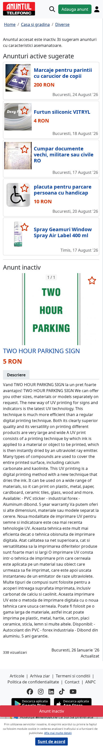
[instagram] (41, 691)
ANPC (90, 682)
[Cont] (97, 9)
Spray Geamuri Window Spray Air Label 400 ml (63, 232)
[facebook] (30, 691)
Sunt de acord (51, 741)
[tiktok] (61, 691)
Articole (17, 676)
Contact (72, 682)
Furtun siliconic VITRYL (62, 111)
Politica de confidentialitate (33, 682)
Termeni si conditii (73, 676)
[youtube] (73, 691)
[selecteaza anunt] (24, 71)
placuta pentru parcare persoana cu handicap (63, 189)
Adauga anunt (75, 9)
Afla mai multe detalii (58, 733)
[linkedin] (51, 691)
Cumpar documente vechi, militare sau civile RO (64, 154)
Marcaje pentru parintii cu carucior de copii (63, 73)
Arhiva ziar (40, 676)
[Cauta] (52, 9)
